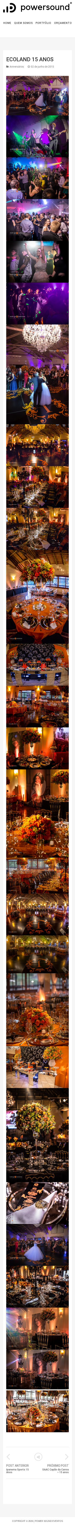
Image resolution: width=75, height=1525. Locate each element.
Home (7, 23)
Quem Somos (23, 23)
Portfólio (43, 23)
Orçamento (63, 23)
